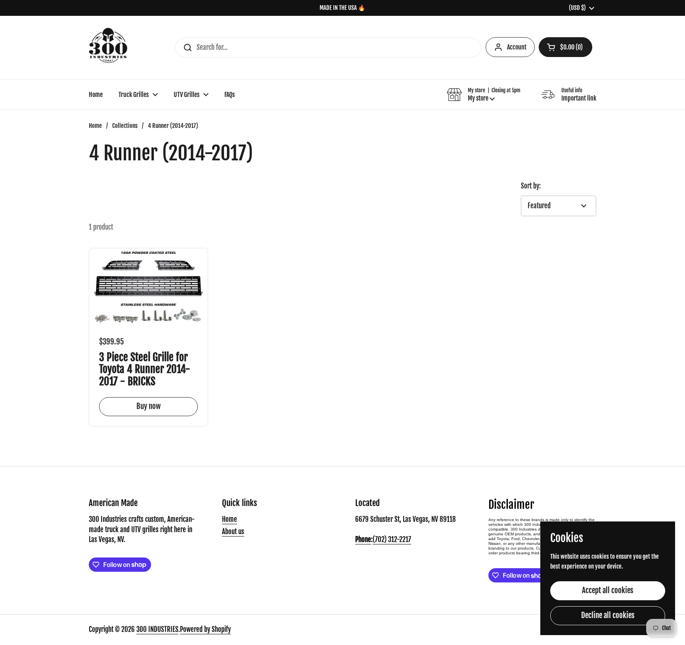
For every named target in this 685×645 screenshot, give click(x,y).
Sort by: (531, 186)
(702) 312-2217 (392, 539)
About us (233, 531)
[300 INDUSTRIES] (108, 47)
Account (516, 47)
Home (95, 125)
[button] (565, 47)
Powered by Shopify (205, 629)
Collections (125, 125)
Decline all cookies (608, 615)
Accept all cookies (607, 590)
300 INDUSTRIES (157, 629)
